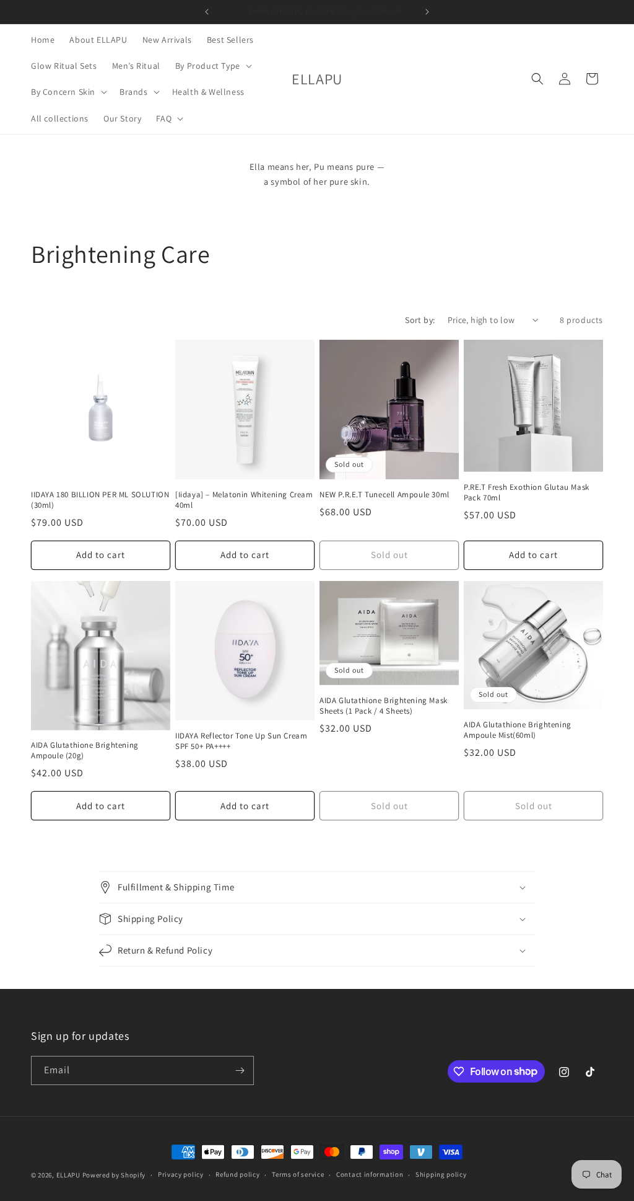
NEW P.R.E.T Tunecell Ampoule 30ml (384, 495)
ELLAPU (68, 1175)
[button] (212, 66)
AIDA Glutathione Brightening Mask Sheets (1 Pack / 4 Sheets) (383, 706)
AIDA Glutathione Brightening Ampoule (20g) (85, 750)
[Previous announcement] (206, 12)
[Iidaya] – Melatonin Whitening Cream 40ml (244, 500)
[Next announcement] (427, 12)
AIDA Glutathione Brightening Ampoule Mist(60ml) (517, 730)
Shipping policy (441, 1174)
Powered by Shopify (114, 1175)
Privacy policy (181, 1174)
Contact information (369, 1174)
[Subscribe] (239, 1070)
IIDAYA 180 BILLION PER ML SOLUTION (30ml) (100, 500)
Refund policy (237, 1174)
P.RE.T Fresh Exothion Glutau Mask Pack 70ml (526, 492)
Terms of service (298, 1174)
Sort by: (420, 320)
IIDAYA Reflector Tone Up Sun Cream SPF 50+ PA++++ (241, 741)
